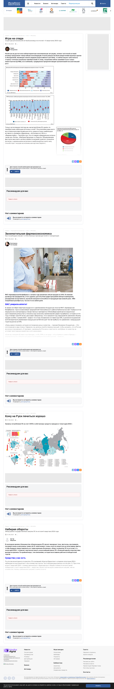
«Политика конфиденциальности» (9, 655)
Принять (98, 685)
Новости (37, 3)
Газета (63, 3)
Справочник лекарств (60, 670)
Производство (28, 654)
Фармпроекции (74, 3)
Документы (57, 668)
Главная (7, 35)
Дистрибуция (28, 659)
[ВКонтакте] (78, 161)
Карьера (26, 661)
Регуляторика (28, 652)
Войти (104, 3)
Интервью (57, 659)
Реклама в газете (88, 663)
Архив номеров (88, 654)
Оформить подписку (89, 652)
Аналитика (57, 666)
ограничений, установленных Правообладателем (73, 677)
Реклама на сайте (88, 661)
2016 (27, 35)
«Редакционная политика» (10, 660)
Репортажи (57, 652)
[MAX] (75, 161)
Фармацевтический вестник (17, 35)
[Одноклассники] (80, 161)
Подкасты (57, 656)
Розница (26, 656)
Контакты (86, 672)
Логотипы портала (88, 668)
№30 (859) (33, 35)
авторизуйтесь (25, 219)
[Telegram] (73, 161)
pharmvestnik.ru (91, 678)
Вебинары (57, 654)
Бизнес (45, 3)
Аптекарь (54, 3)
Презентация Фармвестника (92, 666)
